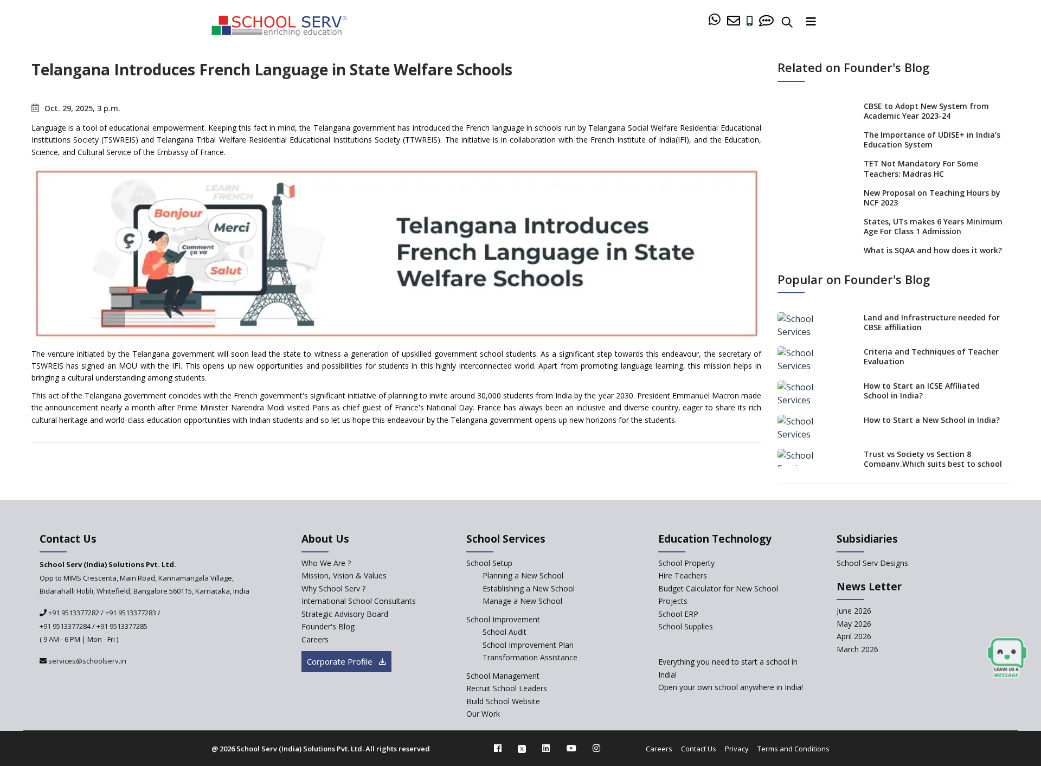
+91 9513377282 (73, 612)
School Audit (504, 632)
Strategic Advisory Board (344, 614)
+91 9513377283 (130, 612)
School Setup (489, 563)
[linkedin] (546, 748)
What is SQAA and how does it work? (933, 250)
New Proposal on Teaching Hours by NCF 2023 (932, 198)
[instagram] (596, 748)
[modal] (1007, 658)
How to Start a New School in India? (932, 420)
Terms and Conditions (793, 749)
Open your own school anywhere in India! (730, 687)
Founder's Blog (328, 626)
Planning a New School (523, 575)
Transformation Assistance (530, 657)
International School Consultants (358, 601)
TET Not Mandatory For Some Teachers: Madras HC (921, 168)
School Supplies (685, 626)
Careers (315, 639)
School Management (502, 676)
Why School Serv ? (333, 588)
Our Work (483, 714)
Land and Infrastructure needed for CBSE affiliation (932, 322)
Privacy (737, 749)
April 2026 (854, 636)
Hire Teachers (682, 575)
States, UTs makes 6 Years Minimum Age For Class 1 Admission (933, 226)
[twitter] (522, 748)
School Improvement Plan (528, 645)
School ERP (678, 614)
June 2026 (854, 611)
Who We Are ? (326, 563)
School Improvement (503, 619)
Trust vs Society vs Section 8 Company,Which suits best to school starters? (933, 464)
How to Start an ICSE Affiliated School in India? (922, 391)
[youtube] (571, 748)
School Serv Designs (872, 563)
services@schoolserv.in (86, 661)
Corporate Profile (341, 661)
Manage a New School (522, 601)
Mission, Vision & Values (344, 575)
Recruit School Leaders (506, 688)
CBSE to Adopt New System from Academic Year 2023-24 (926, 111)
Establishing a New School (529, 588)
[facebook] (498, 748)
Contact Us (698, 749)
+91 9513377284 (65, 626)
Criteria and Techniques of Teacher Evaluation (931, 356)
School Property (686, 563)
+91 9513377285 (122, 626)
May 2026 (854, 624)
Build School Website (503, 701)
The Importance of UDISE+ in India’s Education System (932, 140)
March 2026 (857, 649)
